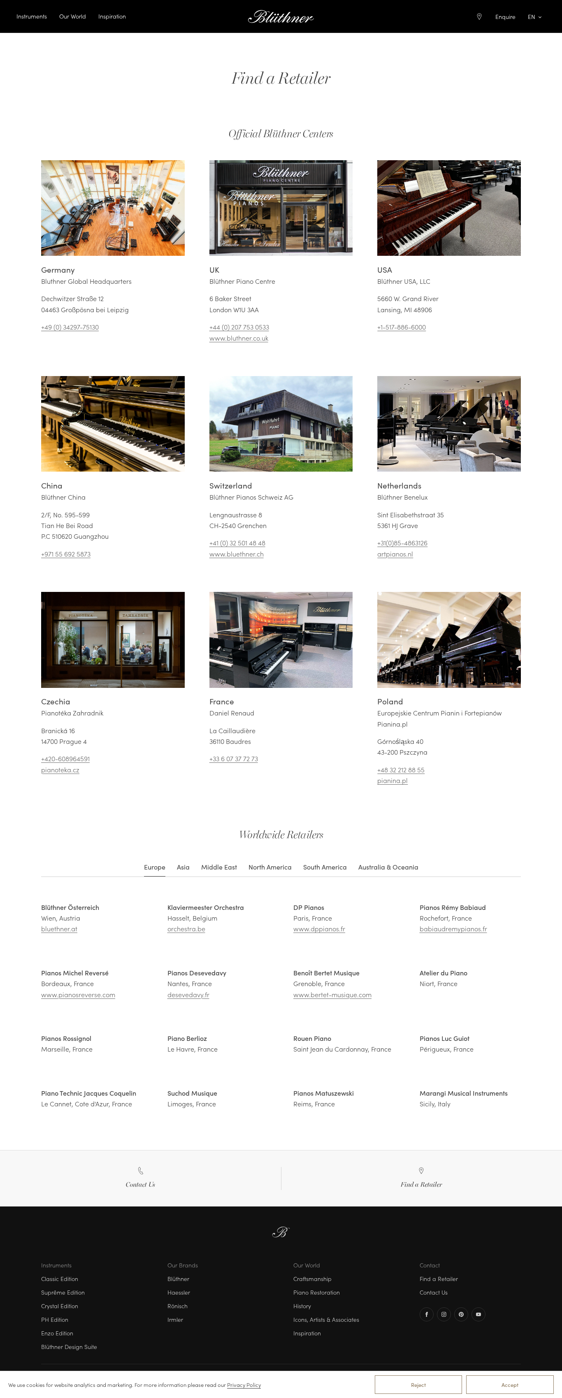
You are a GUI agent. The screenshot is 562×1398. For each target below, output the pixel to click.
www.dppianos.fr (319, 928)
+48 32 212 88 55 (401, 769)
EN (531, 16)
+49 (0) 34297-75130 (70, 326)
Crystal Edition (59, 1306)
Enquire (505, 16)
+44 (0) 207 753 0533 (239, 326)
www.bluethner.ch (236, 553)
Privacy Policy (244, 1385)
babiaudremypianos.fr (453, 928)
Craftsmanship (312, 1278)
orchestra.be (186, 928)
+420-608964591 (65, 758)
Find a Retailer (439, 1278)
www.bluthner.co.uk (238, 337)
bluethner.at (59, 928)
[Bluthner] (281, 16)
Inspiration (112, 16)
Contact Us (434, 1292)
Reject (418, 1385)
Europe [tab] (154, 866)
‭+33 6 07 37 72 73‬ (233, 758)
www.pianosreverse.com (78, 994)
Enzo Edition (57, 1333)
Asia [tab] (183, 866)
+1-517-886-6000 (401, 326)
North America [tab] (270, 866)
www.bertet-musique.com (332, 994)
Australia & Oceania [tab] (388, 866)
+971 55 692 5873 (66, 553)
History (302, 1306)
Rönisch (177, 1306)
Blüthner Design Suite (69, 1346)
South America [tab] (325, 866)
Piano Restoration (316, 1292)
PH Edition (54, 1319)
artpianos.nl (395, 553)
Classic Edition (59, 1278)
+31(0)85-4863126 (402, 542)
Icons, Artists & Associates (326, 1319)
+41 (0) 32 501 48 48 (237, 542)
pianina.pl (392, 780)
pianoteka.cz (60, 769)
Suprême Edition (63, 1292)
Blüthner (178, 1278)
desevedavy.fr (188, 994)
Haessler (178, 1292)
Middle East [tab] (219, 866)
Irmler (175, 1319)
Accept (510, 1385)
